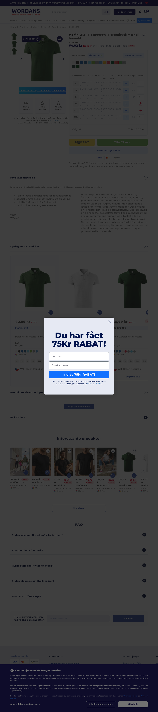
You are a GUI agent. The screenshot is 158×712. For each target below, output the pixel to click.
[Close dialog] (109, 321)
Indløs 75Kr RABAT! (79, 374)
